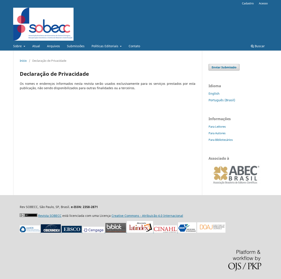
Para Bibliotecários (221, 140)
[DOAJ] (211, 231)
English (214, 93)
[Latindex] (153, 231)
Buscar (259, 46)
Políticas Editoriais (105, 46)
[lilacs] (30, 231)
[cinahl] (166, 231)
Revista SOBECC (49, 216)
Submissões (76, 46)
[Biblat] (129, 231)
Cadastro (248, 3)
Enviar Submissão (224, 67)
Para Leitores (217, 127)
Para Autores (217, 133)
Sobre (18, 46)
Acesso (263, 3)
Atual (36, 46)
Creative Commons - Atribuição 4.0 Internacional (147, 216)
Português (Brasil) (222, 100)
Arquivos (53, 46)
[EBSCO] (72, 231)
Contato (134, 46)
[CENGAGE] (94, 231)
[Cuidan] (51, 231)
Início (23, 61)
